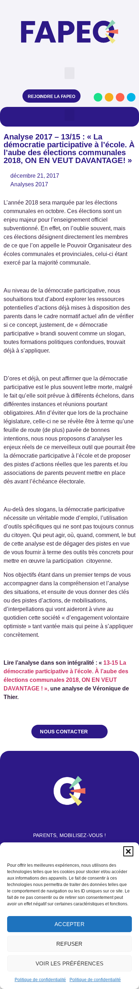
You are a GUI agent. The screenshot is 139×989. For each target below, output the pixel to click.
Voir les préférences (69, 963)
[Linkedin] (131, 97)
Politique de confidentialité (40, 979)
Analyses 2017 (29, 184)
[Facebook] (98, 97)
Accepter (69, 924)
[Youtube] (120, 97)
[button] (128, 851)
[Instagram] (109, 97)
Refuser (69, 944)
